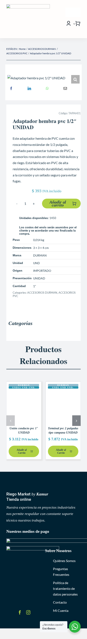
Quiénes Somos (64, 561)
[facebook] (20, 612)
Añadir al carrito (57, 203)
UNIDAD (39, 278)
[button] (75, 79)
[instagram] (28, 612)
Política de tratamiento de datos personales (65, 588)
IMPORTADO (42, 270)
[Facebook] (11, 88)
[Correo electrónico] (65, 88)
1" (34, 286)
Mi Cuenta (60, 610)
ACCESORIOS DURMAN (42, 292)
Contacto (60, 602)
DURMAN (40, 255)
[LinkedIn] (29, 88)
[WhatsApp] (47, 88)
